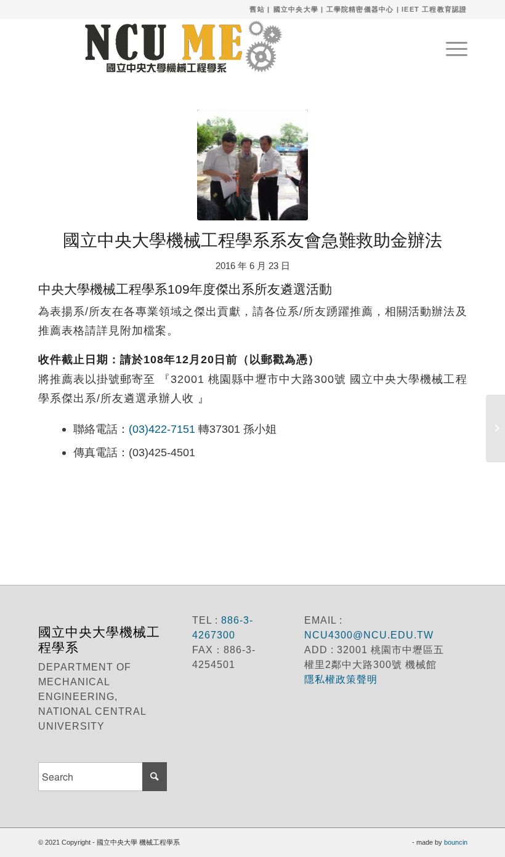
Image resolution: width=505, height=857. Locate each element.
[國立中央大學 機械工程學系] (176, 46)
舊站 (256, 9)
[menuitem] (450, 46)
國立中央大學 (295, 9)
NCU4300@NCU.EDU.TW (369, 635)
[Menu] (450, 46)
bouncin (455, 842)
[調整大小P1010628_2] (252, 165)
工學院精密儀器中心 (360, 9)
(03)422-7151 (162, 428)
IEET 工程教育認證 (434, 9)
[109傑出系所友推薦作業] (495, 428)
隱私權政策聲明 (342, 679)
